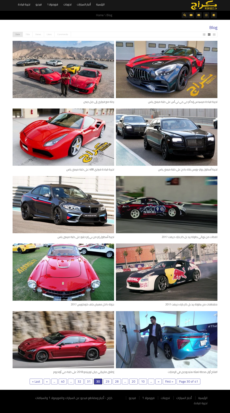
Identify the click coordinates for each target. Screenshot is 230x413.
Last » (36, 381)
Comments (62, 34)
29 (107, 381)
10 (143, 381)
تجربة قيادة (24, 4)
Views (38, 34)
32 (79, 381)
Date (17, 34)
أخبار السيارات (84, 4)
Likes (49, 34)
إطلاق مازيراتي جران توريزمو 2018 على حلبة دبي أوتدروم (83, 371)
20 (133, 381)
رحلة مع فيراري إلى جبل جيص (98, 101)
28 (117, 381)
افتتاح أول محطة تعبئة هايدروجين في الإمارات (192, 371)
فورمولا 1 (52, 4)
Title (28, 34)
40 (63, 381)
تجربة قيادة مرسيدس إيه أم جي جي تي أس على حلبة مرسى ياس (182, 101)
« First (169, 381)
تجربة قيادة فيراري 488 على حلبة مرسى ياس (90, 169)
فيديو (39, 4)
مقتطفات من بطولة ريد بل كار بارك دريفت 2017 (191, 304)
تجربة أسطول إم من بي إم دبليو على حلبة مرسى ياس (86, 237)
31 (89, 381)
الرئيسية (100, 4)
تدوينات (67, 4)
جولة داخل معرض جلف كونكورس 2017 (92, 304)
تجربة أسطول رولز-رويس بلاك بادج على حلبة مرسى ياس (187, 169)
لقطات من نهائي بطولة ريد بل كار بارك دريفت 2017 (189, 237)
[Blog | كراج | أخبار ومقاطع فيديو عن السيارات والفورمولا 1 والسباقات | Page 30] (203, 5)
